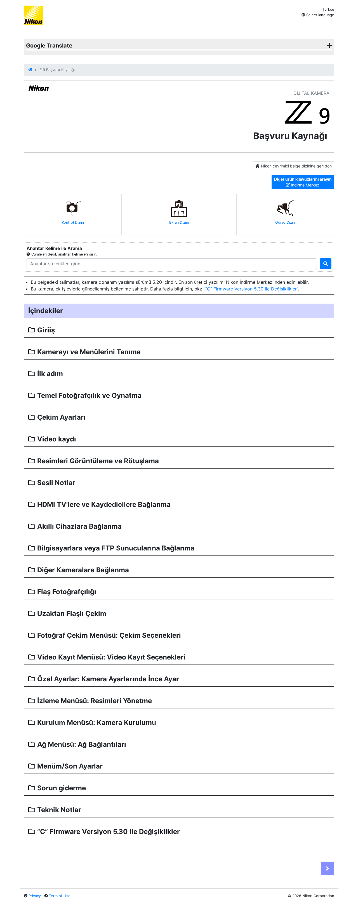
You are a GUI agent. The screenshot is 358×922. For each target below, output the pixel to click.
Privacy (35, 895)
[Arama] (325, 263)
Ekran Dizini (179, 222)
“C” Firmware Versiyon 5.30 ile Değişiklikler (251, 289)
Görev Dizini (285, 222)
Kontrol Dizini (73, 222)
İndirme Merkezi (303, 182)
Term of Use (59, 895)
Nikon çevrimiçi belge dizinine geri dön (296, 166)
